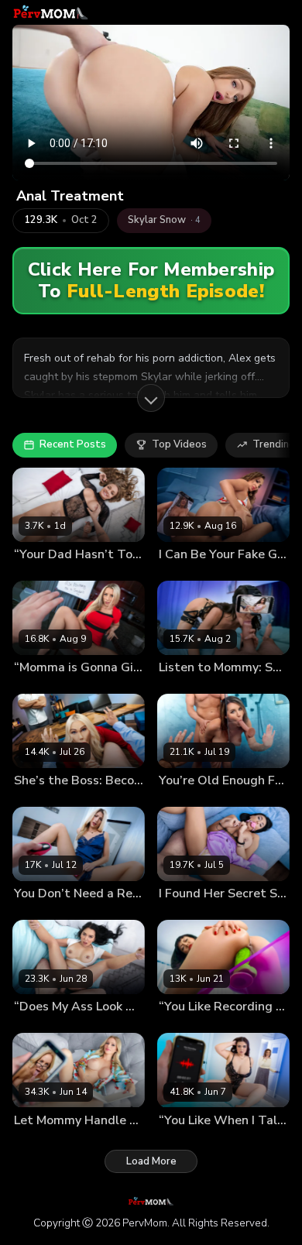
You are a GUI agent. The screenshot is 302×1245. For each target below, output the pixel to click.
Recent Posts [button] (72, 444)
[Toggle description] (151, 398)
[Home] (50, 12)
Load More (151, 1161)
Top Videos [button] (179, 444)
